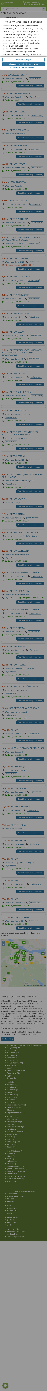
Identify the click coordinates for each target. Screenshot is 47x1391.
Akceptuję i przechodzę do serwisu (23, 64)
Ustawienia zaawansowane (22, 67)
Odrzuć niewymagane (23, 60)
